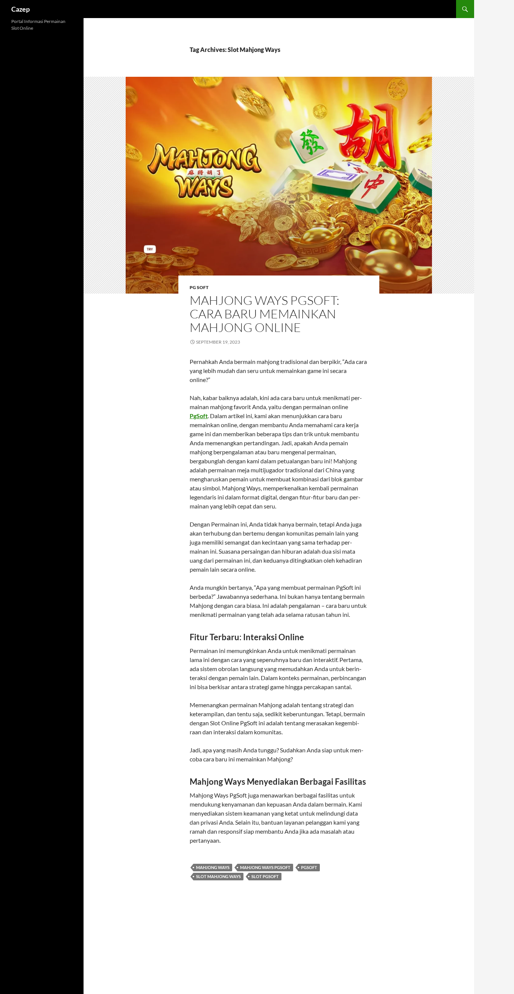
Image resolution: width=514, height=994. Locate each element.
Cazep (20, 9)
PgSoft (199, 415)
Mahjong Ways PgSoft (265, 867)
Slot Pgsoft (265, 876)
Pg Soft (199, 287)
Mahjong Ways (213, 867)
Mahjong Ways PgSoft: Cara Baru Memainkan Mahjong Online (264, 313)
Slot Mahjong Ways (218, 876)
